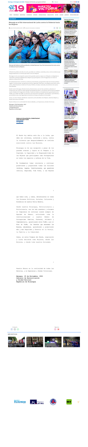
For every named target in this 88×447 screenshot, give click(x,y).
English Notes (50, 14)
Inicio (11, 14)
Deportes (35, 14)
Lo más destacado (69, 89)
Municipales (22, 14)
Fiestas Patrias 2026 (74, 14)
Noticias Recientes (69, 19)
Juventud (67, 14)
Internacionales (42, 14)
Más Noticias (12, 334)
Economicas (29, 14)
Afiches (56, 14)
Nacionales (16, 14)
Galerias (61, 14)
